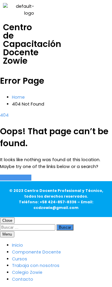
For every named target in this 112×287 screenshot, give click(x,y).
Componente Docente (36, 252)
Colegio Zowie (27, 272)
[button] (94, 25)
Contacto (22, 279)
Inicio (17, 245)
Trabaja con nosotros (35, 265)
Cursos (19, 259)
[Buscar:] (28, 227)
